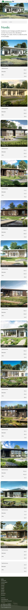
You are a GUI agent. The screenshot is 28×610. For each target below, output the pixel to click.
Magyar (2, 588)
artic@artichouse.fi (7, 607)
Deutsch (2, 591)
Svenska (2, 587)
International (3, 580)
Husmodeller (4, 21)
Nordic (10, 21)
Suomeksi (3, 583)
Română (2, 590)
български (3, 595)
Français (2, 585)
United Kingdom (4, 582)
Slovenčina (3, 593)
